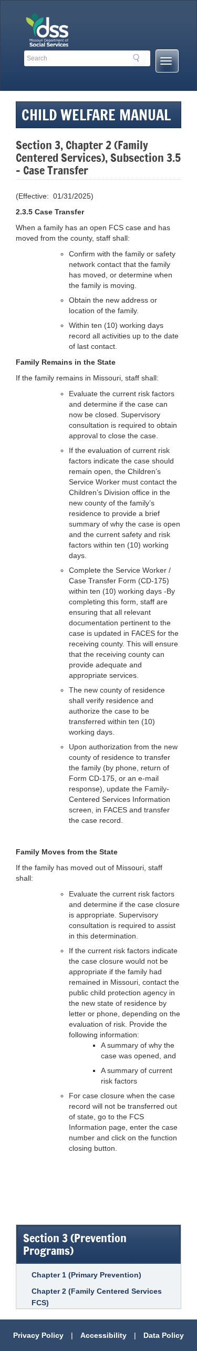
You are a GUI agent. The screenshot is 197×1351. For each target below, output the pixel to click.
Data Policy (163, 1335)
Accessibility (103, 1335)
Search (139, 60)
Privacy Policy (38, 1335)
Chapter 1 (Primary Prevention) (86, 1275)
